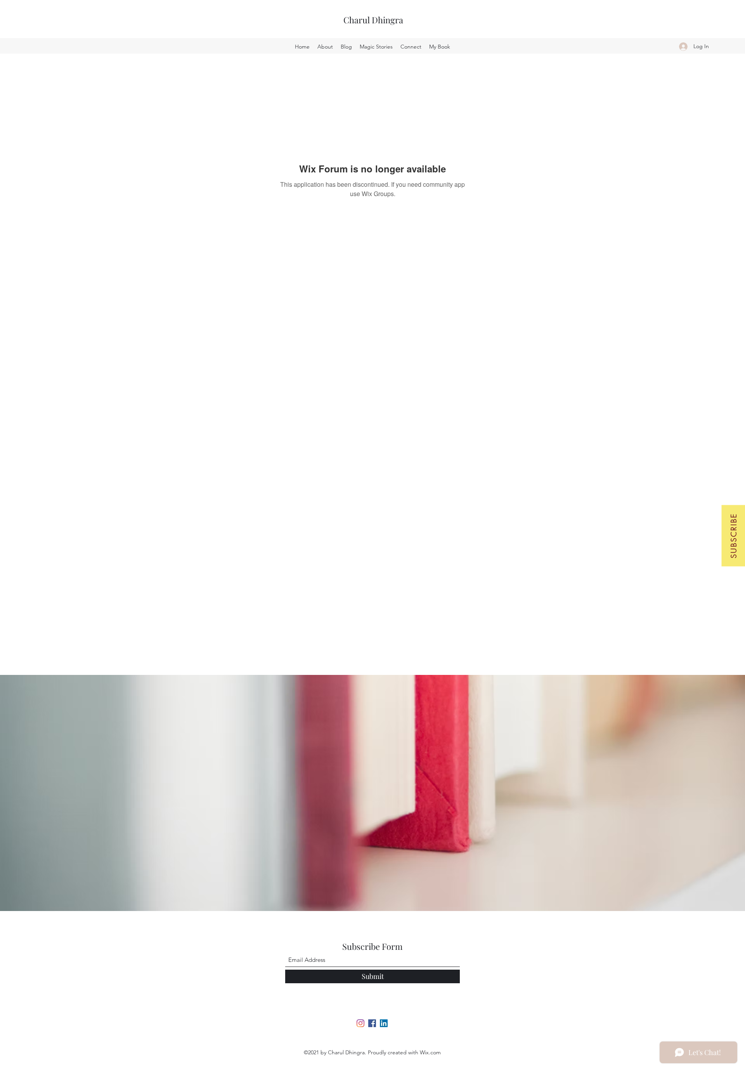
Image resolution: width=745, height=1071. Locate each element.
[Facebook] (372, 1023)
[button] (733, 535)
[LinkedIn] (384, 1023)
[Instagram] (360, 1023)
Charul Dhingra (373, 20)
